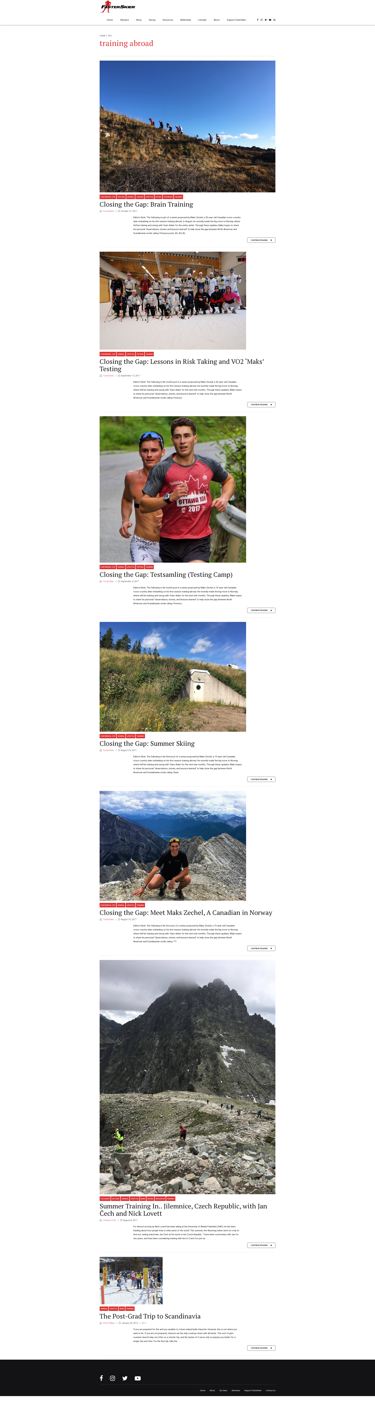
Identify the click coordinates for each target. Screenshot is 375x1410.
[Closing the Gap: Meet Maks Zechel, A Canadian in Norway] (187, 846)
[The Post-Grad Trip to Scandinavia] (187, 1280)
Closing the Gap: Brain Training (146, 204)
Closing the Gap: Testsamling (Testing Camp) (166, 574)
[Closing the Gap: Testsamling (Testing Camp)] (187, 489)
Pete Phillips (109, 1323)
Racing (152, 20)
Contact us (270, 1390)
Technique (168, 197)
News (139, 20)
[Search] (274, 20)
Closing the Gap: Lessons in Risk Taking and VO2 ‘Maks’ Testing (182, 365)
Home (110, 20)
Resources (168, 20)
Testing (140, 354)
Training (178, 197)
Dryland (121, 197)
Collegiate (105, 1199)
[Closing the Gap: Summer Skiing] (187, 677)
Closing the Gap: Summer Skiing (147, 743)
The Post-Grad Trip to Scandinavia (150, 1316)
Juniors (139, 197)
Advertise (236, 1390)
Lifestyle (202, 20)
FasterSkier (108, 211)
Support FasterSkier (236, 20)
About (217, 20)
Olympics (124, 20)
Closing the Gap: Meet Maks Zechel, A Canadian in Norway (186, 912)
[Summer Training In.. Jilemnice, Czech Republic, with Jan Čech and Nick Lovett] (187, 1077)
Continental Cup (107, 197)
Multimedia (185, 20)
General (130, 197)
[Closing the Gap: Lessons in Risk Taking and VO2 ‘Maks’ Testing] (187, 301)
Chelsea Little (109, 1220)
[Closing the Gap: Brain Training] (187, 126)
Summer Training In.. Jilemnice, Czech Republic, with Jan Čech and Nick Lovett (183, 1210)
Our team (223, 1390)
